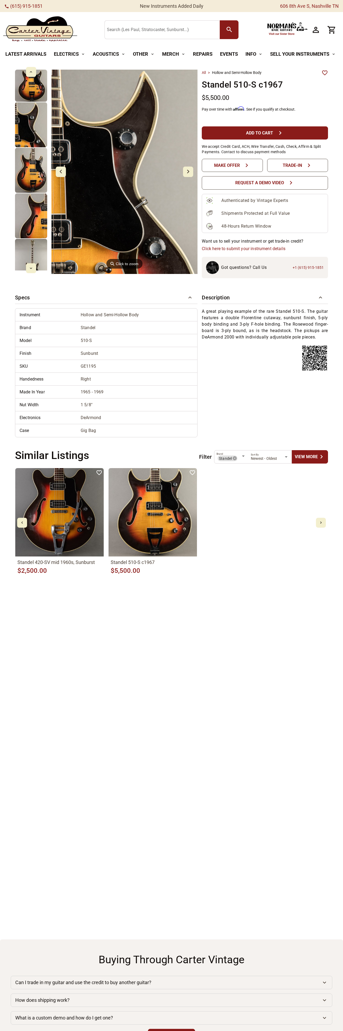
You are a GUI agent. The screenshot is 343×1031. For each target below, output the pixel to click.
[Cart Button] (332, 30)
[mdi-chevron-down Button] (31, 268)
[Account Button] (316, 30)
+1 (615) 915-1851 (308, 267)
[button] (106, 297)
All (204, 72)
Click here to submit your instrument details (243, 248)
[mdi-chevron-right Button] (321, 523)
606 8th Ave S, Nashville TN (309, 6)
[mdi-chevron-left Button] (22, 523)
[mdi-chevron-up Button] (31, 72)
